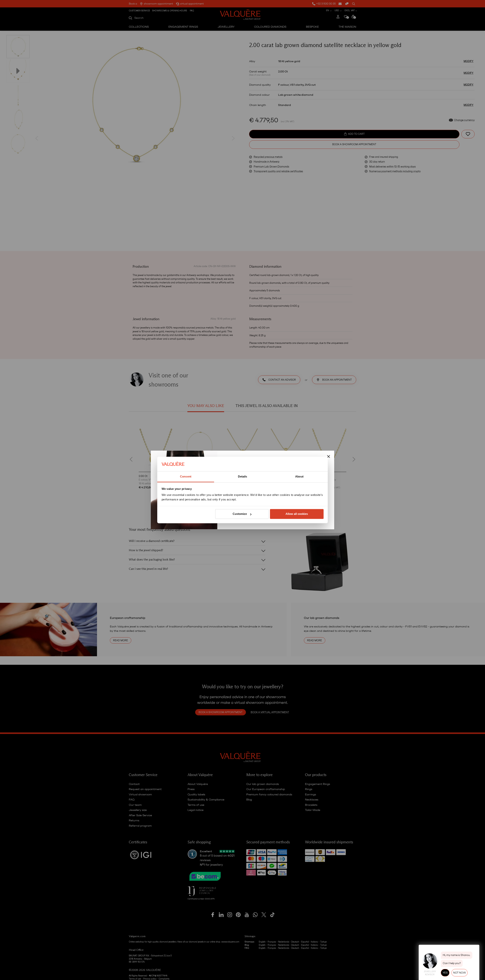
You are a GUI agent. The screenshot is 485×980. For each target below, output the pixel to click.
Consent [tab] (185, 476)
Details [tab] (242, 476)
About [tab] (299, 476)
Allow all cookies (297, 514)
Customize (240, 514)
